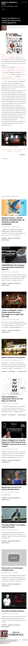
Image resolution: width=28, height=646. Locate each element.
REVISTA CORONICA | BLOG (10, 3)
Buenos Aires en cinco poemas (13, 357)
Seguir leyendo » (6, 240)
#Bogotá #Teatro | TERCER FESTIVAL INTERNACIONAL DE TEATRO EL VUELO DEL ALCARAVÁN (13, 221)
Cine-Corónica (14, 151)
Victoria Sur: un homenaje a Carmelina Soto (12, 569)
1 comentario (11, 371)
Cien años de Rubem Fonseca (13, 611)
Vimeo (20, 151)
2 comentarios (12, 414)
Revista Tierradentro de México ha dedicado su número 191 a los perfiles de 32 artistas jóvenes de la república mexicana (13, 56)
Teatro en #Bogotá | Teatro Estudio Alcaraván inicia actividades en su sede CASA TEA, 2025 (12, 313)
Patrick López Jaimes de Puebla (8, 76)
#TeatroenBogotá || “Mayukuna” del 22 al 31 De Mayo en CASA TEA (12, 399)
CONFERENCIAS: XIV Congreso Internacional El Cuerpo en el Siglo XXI (13, 267)
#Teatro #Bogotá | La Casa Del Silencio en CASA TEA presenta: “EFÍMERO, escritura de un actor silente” (14, 443)
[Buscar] (22, 2)
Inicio (3, 9)
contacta (21, 639)
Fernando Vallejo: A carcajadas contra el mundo (13, 526)
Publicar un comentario (14, 238)
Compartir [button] (22, 154)
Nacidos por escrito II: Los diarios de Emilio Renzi (11, 488)
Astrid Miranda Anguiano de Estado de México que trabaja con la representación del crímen (14, 79)
